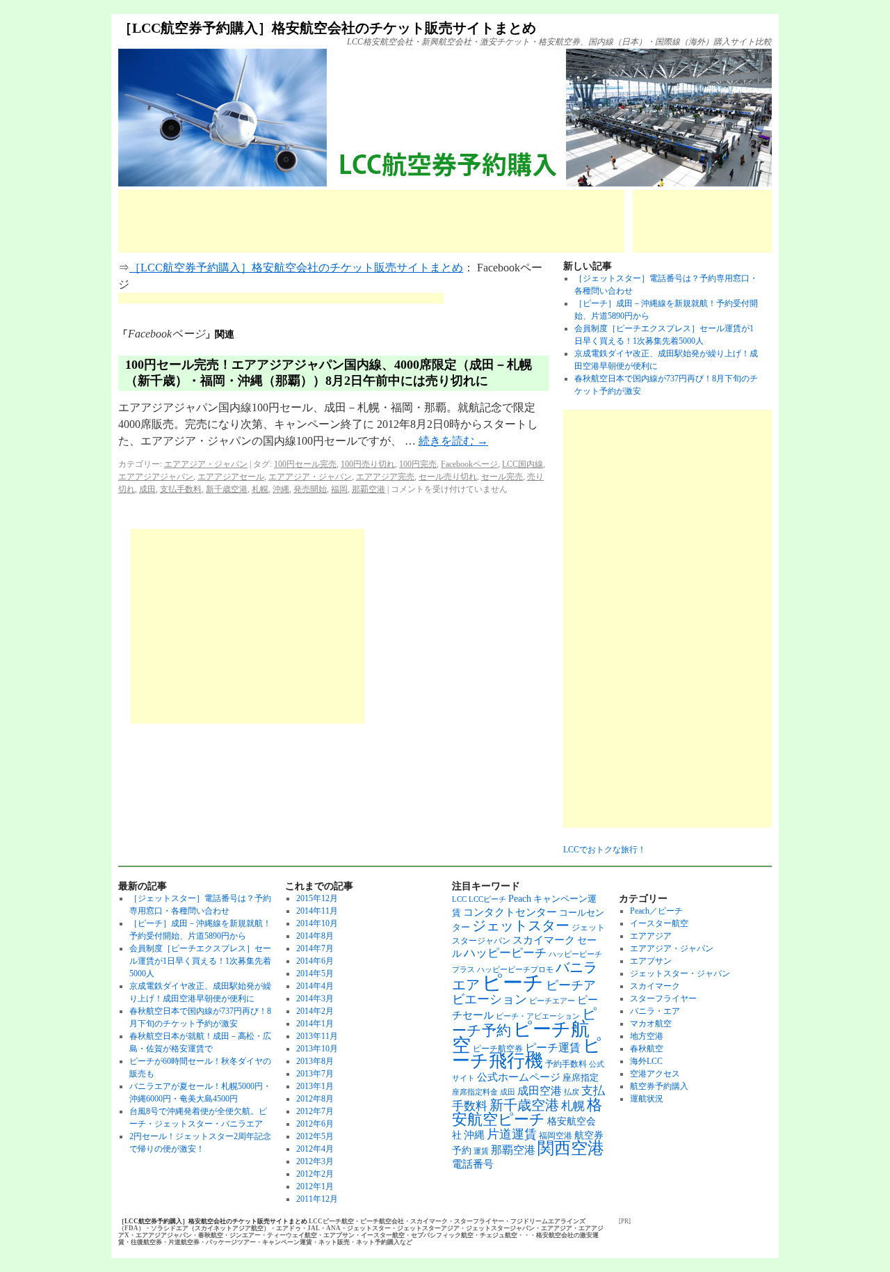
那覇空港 (368, 489)
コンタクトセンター (510, 912)
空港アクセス (655, 1074)
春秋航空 (646, 1049)
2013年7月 (315, 1074)
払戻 (571, 1092)
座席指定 (581, 1077)
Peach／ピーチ (656, 911)
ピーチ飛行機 (526, 1053)
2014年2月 (315, 1011)
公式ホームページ (518, 1077)
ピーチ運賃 (553, 1048)
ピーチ (513, 982)
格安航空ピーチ (527, 1112)
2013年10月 (317, 1049)
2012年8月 (315, 1099)
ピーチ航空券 (498, 1049)
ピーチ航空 (521, 1037)
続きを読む (453, 441)
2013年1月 (315, 1086)
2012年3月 (315, 1161)
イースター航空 (659, 923)
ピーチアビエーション (524, 992)
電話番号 (473, 1164)
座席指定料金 (475, 1092)
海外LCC (646, 1061)
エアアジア (651, 936)
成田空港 (539, 1091)
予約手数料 (566, 1064)
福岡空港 (555, 1135)
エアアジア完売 (385, 477)
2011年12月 (317, 1199)
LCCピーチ (487, 899)
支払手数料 (181, 489)
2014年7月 (315, 948)
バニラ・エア (655, 1011)
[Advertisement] (371, 221)
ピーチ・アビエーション (538, 1016)
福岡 (339, 489)
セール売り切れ (448, 477)
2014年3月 (315, 998)
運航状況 (646, 1099)
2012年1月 (315, 1186)
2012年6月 (315, 1124)
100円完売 (418, 464)
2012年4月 (315, 1149)
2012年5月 (315, 1136)
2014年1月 (315, 1023)
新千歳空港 (227, 489)
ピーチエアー (552, 1001)
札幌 (260, 489)
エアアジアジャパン (155, 477)
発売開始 (310, 489)
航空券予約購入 (659, 1086)
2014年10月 (317, 923)
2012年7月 (315, 1111)
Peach (519, 898)
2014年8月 (315, 936)
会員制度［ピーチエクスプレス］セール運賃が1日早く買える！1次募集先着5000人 (200, 961)
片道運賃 (512, 1134)
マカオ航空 (651, 1023)
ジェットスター (520, 925)
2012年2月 (315, 1174)
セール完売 (502, 477)
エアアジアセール (230, 477)
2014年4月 (315, 986)
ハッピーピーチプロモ (515, 969)
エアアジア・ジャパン (206, 464)
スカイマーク (543, 940)
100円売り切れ (368, 464)
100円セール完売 (305, 464)
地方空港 (646, 1036)
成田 (147, 489)
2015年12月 (317, 898)
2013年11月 (317, 1036)
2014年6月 (315, 961)
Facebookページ (469, 464)
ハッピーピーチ (505, 953)
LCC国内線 (522, 464)
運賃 (481, 1151)
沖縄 (281, 489)
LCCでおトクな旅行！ (604, 849)
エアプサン (651, 961)
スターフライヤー (663, 998)
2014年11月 (317, 911)
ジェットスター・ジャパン (680, 973)
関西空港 (570, 1148)
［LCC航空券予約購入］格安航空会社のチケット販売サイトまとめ (327, 27)
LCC (459, 899)
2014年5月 (315, 973)
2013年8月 (315, 1061)
